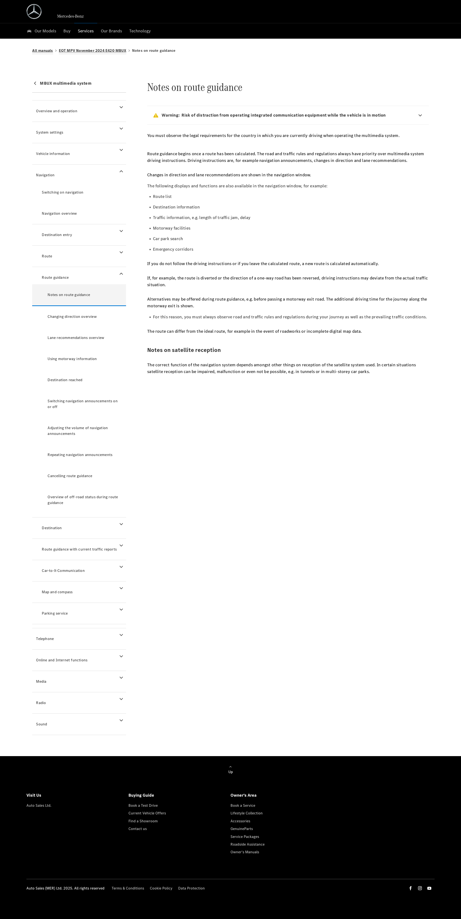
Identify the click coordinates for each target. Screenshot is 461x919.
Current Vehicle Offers (147, 813)
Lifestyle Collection (246, 813)
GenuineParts (241, 828)
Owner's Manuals (244, 851)
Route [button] (47, 256)
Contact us (137, 828)
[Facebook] (410, 888)
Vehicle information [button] (53, 153)
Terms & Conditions (128, 888)
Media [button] (41, 681)
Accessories (240, 821)
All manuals (42, 50)
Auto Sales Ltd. (38, 805)
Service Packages (244, 836)
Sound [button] (41, 724)
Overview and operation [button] (56, 110)
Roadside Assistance (247, 844)
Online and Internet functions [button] (61, 660)
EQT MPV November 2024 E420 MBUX (92, 50)
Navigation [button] (45, 175)
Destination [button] (52, 527)
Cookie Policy (161, 888)
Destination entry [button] (57, 234)
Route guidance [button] (55, 277)
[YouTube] (429, 888)
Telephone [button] (45, 638)
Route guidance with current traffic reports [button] (79, 549)
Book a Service (242, 805)
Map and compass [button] (57, 591)
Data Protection (191, 888)
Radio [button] (41, 702)
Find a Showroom (143, 821)
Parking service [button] (55, 613)
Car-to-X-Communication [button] (63, 570)
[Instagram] (420, 888)
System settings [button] (49, 132)
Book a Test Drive (143, 805)
